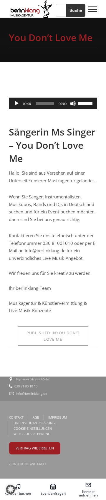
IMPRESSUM (57, 417)
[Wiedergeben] (16, 103)
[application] (53, 103)
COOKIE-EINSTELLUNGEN (33, 428)
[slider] (86, 103)
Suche (75, 10)
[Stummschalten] (73, 103)
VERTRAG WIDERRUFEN (35, 448)
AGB (36, 417)
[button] (10, 489)
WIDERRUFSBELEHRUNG (32, 434)
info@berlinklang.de (31, 393)
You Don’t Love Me (53, 336)
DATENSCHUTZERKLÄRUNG (34, 423)
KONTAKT (16, 417)
